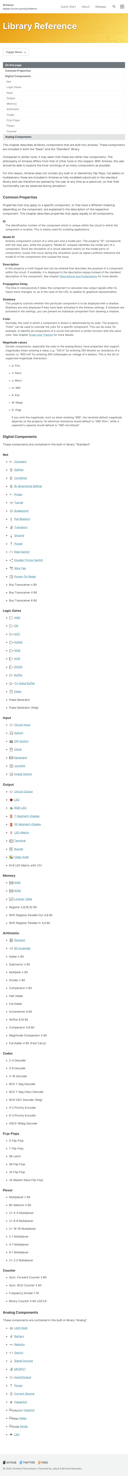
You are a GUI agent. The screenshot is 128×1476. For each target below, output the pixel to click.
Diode (24, 1426)
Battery (19, 1336)
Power (18, 543)
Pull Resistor (22, 519)
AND (17, 617)
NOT (17, 634)
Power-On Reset (25, 576)
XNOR (18, 667)
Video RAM (21, 857)
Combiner (20, 478)
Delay (18, 691)
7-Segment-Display (27, 816)
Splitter (19, 469)
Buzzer (18, 849)
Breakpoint (21, 510)
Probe (18, 494)
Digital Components (18, 76)
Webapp (100, 6)
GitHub (11, 1462)
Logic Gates (14, 87)
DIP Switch (21, 741)
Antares (20, 6)
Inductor (29, 1410)
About (86, 6)
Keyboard (20, 757)
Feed (44, 1462)
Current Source (24, 1393)
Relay (23, 1418)
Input (10, 92)
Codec (11, 114)
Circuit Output (23, 791)
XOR (17, 658)
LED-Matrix (21, 832)
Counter (12, 131)
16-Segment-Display (27, 824)
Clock (18, 749)
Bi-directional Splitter (28, 486)
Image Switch (23, 774)
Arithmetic (13, 109)
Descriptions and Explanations (78, 276)
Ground (19, 535)
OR (16, 625)
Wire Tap (20, 568)
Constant (20, 461)
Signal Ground (23, 1360)
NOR (17, 650)
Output (11, 98)
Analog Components (18, 136)
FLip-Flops (13, 120)
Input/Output (22, 1377)
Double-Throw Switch (28, 560)
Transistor (21, 527)
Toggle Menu (14, 52)
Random (19, 940)
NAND (18, 642)
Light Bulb (20, 1328)
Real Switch (22, 551)
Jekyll (55, 1468)
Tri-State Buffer (24, 683)
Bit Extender (22, 948)
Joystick (19, 765)
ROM (17, 890)
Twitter (28, 1462)
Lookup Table (23, 899)
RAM (17, 882)
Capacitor (20, 1402)
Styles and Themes (41, 334)
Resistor (19, 1344)
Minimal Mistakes (72, 1468)
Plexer (10, 125)
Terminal (20, 840)
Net (9, 81)
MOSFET (20, 1369)
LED (17, 799)
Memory (12, 103)
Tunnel (18, 502)
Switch (18, 733)
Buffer (18, 675)
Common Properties (18, 70)
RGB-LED (20, 807)
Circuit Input (22, 724)
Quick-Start (68, 6)
